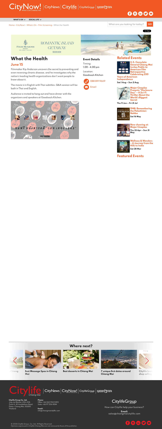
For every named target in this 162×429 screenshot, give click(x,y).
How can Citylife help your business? (124, 407)
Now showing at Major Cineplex (139, 125)
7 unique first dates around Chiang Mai (119, 364)
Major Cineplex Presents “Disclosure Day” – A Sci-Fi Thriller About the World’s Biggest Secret (141, 93)
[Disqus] (63, 178)
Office (48, 402)
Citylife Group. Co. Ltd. (27, 424)
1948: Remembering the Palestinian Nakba (141, 111)
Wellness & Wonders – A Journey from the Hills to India (141, 143)
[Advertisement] (135, 249)
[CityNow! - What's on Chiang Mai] (25, 7)
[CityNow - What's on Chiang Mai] (69, 391)
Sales (47, 404)
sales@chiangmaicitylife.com (124, 412)
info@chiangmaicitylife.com (49, 410)
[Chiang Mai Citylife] (69, 7)
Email (93, 86)
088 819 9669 (97, 80)
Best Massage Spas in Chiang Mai (43, 364)
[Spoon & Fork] (104, 7)
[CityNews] (52, 7)
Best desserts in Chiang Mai (81, 364)
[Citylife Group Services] (87, 7)
